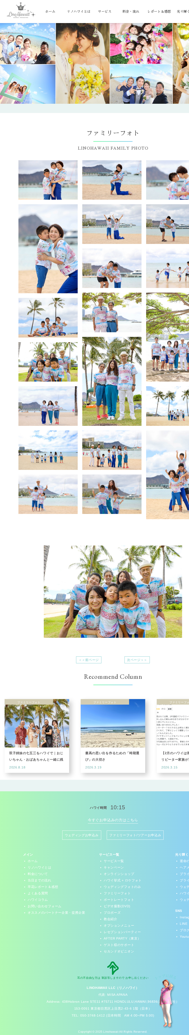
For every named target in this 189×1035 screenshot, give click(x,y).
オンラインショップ (119, 874)
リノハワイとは (79, 11)
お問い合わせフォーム (45, 906)
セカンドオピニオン (119, 951)
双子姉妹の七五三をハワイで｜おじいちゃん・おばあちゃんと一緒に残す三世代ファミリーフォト (36, 759)
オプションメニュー (119, 925)
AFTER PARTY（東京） (122, 938)
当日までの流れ (39, 880)
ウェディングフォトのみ (122, 887)
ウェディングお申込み (82, 835)
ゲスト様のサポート (119, 945)
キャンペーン (114, 867)
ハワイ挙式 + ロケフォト (123, 880)
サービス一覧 (114, 861)
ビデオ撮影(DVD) (117, 906)
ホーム (50, 11)
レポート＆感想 (159, 11)
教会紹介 (110, 919)
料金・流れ (130, 11)
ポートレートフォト (119, 900)
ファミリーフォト (117, 893)
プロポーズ (112, 912)
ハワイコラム (38, 900)
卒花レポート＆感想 (43, 887)
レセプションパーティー (122, 932)
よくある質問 (38, 893)
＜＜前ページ (89, 660)
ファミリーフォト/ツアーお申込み (135, 835)
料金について (38, 874)
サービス (105, 11)
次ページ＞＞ (137, 660)
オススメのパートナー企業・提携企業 (56, 912)
